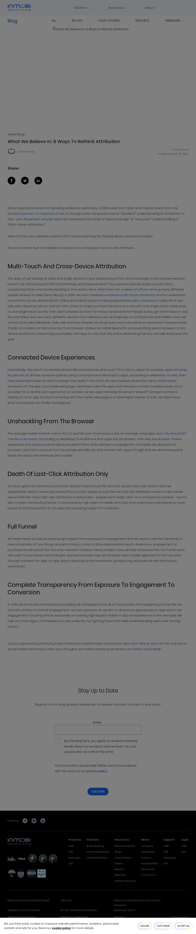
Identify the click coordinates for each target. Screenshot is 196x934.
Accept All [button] (183, 925)
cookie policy (61, 928)
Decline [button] (144, 925)
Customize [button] (163, 925)
